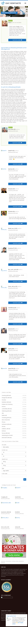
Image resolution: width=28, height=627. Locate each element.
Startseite (3, 561)
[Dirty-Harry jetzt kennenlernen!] (5, 129)
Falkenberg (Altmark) (14, 411)
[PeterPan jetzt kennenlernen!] (4, 213)
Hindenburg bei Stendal (14, 435)
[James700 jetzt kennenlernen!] (4, 370)
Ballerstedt (14, 415)
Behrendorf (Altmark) (14, 437)
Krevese (14, 406)
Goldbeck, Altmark (14, 428)
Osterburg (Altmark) (14, 395)
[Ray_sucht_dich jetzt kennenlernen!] (4, 271)
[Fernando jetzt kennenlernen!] (4, 190)
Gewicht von (5, 459)
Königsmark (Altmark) (14, 397)
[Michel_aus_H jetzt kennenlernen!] (4, 230)
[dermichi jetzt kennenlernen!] (4, 330)
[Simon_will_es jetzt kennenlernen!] (4, 288)
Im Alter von (4, 450)
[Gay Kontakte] (11, 3)
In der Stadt (4, 473)
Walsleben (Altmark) (14, 402)
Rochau (14, 426)
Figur (3, 468)
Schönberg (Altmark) (14, 417)
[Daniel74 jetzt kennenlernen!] (4, 152)
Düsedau (14, 400)
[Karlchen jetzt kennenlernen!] (4, 170)
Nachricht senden (17, 40)
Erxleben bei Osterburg (14, 404)
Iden (14, 413)
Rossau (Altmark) (14, 433)
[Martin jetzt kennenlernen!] (5, 23)
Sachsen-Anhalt (15, 561)
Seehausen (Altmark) (14, 424)
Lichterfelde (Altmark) (14, 408)
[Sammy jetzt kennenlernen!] (4, 350)
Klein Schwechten (14, 419)
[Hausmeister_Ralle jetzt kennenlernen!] (7, 506)
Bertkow (14, 431)
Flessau (14, 422)
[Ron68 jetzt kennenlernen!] (21, 506)
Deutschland (8, 561)
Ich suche (4, 444)
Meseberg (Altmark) (13, 131)
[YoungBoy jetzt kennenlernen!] (7, 491)
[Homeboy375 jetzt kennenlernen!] (4, 249)
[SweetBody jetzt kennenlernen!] (4, 309)
